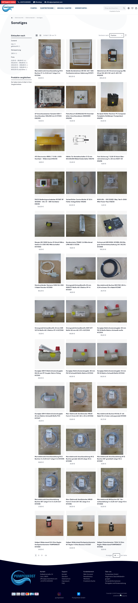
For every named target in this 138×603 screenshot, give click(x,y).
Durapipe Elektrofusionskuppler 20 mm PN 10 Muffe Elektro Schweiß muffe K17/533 (111, 330)
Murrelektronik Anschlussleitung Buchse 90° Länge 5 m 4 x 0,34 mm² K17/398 (48, 501)
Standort (65, 576)
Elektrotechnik (19, 17)
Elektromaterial (30, 17)
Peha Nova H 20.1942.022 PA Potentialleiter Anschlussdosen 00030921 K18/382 (80, 116)
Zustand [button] (14, 41)
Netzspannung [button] (16, 50)
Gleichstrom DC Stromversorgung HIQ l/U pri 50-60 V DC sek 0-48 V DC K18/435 (111, 73)
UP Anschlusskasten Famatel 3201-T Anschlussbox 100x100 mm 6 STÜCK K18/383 (48, 116)
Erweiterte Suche (115, 11)
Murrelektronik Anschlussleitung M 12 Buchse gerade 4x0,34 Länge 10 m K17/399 (80, 459)
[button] (21, 35)
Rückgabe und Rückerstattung (115, 583)
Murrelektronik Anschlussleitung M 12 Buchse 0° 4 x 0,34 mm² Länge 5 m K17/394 (49, 73)
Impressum (65, 581)
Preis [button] (12, 57)
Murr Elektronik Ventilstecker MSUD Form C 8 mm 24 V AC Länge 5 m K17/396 (79, 501)
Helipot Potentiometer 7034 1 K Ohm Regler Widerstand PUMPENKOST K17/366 (110, 544)
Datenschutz (66, 579)
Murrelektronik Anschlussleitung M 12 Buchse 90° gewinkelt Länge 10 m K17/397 (111, 459)
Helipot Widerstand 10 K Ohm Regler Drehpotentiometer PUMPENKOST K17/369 (48, 544)
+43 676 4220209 (46, 581)
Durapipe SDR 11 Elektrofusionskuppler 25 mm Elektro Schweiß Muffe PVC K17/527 (49, 416)
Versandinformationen (112, 581)
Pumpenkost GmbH (111, 574)
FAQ (63, 583)
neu (13, 44)
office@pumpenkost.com (48, 579)
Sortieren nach (104, 35)
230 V (14, 53)
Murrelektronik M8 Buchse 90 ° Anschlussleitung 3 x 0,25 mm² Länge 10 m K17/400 (112, 501)
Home (12, 17)
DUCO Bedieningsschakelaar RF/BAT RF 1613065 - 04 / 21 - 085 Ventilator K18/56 (49, 201)
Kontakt (64, 574)
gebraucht (15, 46)
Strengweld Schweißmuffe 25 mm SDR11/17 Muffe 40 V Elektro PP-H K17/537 (78, 287)
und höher (19, 70)
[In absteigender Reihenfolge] (126, 35)
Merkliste (86, 579)
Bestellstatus (87, 576)
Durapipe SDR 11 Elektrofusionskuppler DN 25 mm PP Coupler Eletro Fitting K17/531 (49, 373)
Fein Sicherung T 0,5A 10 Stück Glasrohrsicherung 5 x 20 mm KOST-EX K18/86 (110, 159)
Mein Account (88, 574)
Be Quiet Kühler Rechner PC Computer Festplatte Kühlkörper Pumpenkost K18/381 (111, 116)
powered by (116, 595)
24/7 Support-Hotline (8, 2)
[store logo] (8, 8)
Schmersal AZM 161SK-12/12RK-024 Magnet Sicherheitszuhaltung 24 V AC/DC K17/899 (111, 244)
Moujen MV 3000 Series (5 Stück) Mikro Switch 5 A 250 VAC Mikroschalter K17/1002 (49, 244)
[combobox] (114, 8)
